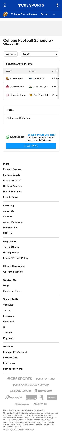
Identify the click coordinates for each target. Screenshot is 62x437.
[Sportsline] (43, 390)
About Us (8, 211)
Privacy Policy (11, 252)
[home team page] (7, 78)
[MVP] (52, 396)
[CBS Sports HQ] (45, 378)
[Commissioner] (34, 396)
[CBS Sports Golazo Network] (31, 384)
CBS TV (7, 233)
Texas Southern (18, 95)
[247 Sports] (20, 390)
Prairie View (16, 78)
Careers (7, 216)
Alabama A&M (17, 86)
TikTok (6, 310)
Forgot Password (12, 368)
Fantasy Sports (11, 175)
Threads (7, 332)
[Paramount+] (13, 396)
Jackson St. (39, 78)
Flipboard (8, 338)
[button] (4, 5)
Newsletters (10, 357)
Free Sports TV (12, 180)
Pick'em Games (12, 169)
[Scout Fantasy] (22, 403)
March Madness (12, 191)
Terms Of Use (11, 247)
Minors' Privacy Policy (15, 258)
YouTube (8, 305)
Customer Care (12, 291)
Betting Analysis (12, 186)
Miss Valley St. (41, 86)
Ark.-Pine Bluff (41, 95)
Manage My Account (15, 352)
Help (6, 285)
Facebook (8, 321)
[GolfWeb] (40, 404)
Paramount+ (10, 227)
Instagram (9, 316)
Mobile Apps (10, 197)
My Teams (9, 363)
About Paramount (13, 222)
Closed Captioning (14, 266)
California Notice (13, 271)
